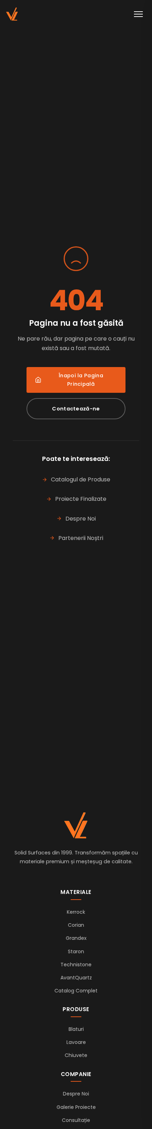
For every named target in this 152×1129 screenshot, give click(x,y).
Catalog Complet (76, 990)
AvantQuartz (76, 977)
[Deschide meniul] (138, 14)
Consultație (76, 1120)
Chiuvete (76, 1055)
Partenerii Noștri (80, 538)
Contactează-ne (76, 408)
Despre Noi (80, 519)
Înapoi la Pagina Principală (81, 380)
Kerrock (76, 911)
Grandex (76, 938)
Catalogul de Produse (80, 479)
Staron (76, 951)
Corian (76, 925)
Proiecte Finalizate (80, 499)
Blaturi (76, 1029)
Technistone (76, 964)
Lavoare (76, 1042)
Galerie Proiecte (76, 1107)
